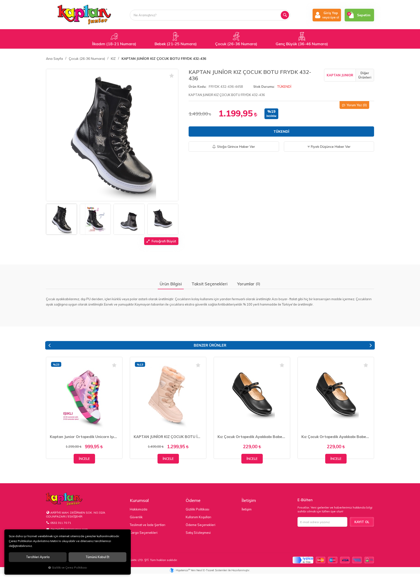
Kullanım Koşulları (198, 517)
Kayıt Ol (361, 522)
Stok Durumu (263, 86)
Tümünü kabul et (97, 557)
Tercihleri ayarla (38, 557)
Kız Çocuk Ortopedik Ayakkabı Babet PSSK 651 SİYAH (252, 436)
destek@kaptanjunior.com (69, 529)
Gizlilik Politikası (197, 509)
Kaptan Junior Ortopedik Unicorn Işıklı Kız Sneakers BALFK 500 (84, 436)
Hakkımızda (138, 509)
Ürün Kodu (197, 86)
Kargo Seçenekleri (144, 533)
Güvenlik (136, 517)
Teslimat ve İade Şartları (147, 525)
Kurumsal (139, 500)
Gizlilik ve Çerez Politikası (69, 567)
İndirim (271, 116)
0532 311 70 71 (60, 523)
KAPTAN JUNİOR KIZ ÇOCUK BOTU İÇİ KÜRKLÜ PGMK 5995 (168, 436)
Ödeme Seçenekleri (200, 525)
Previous (49, 345)
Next (371, 345)
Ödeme (193, 500)
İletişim (249, 500)
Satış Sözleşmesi (198, 533)
